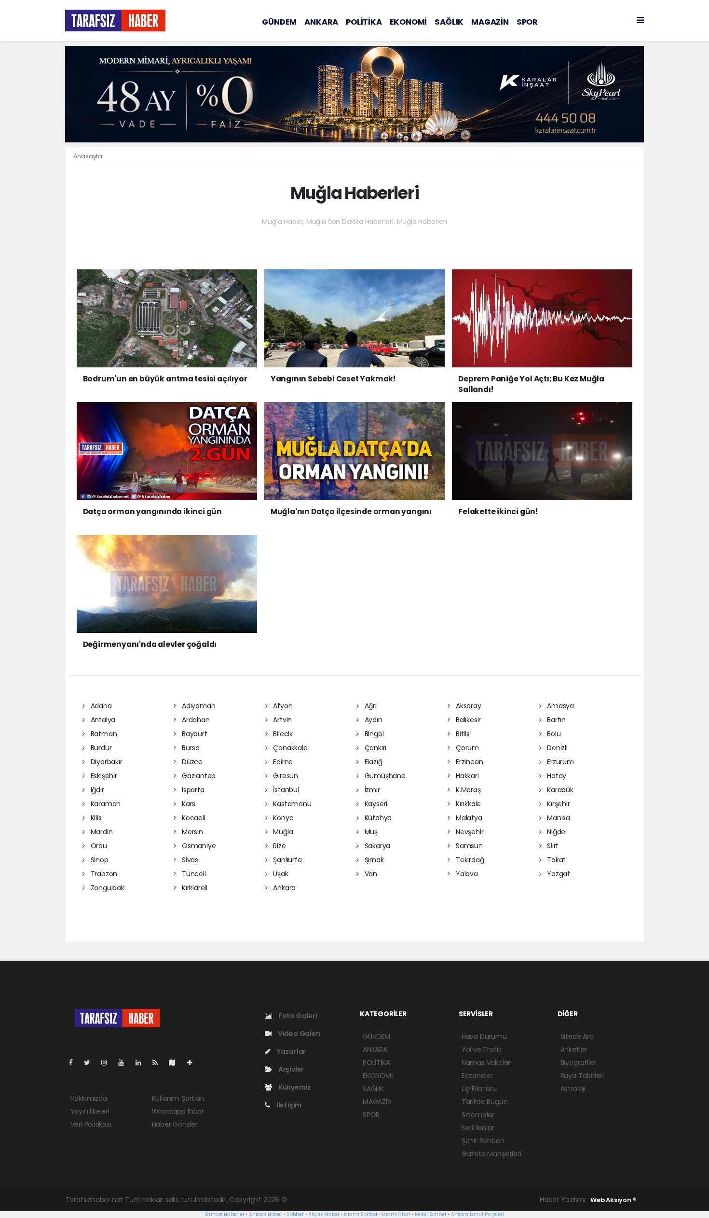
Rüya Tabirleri (582, 1075)
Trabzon (103, 874)
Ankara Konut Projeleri (477, 1214)
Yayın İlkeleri (89, 1111)
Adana (100, 706)
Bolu (552, 734)
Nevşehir (468, 832)
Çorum (466, 748)
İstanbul (285, 790)
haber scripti (399, 1199)
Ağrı (370, 706)
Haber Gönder (175, 1124)
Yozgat (557, 874)
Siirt (552, 846)
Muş (370, 832)
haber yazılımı (310, 1199)
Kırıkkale (467, 804)
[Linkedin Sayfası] (142, 1062)
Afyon (281, 706)
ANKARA (321, 22)
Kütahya (377, 818)
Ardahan (194, 720)
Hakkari (466, 776)
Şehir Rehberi (483, 1141)
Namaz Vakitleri (487, 1062)
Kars (187, 804)
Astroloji (573, 1088)
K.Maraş (467, 790)
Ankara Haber (265, 1214)
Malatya (468, 818)
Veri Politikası (90, 1124)
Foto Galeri (297, 1016)
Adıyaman (197, 706)
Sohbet (295, 1214)
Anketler (573, 1049)
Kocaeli (192, 818)
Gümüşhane (384, 776)
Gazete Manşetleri (491, 1154)
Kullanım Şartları (178, 1098)
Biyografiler (578, 1062)
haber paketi (356, 1199)
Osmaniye (198, 846)
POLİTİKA (364, 22)
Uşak (279, 874)
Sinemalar (478, 1115)
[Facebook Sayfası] (75, 1062)
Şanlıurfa (286, 860)
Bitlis (461, 734)
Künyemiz (294, 1087)
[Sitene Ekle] (193, 1062)
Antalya (102, 720)
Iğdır (96, 790)
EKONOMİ (408, 22)
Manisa (557, 818)
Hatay (555, 776)
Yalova (465, 874)
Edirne (282, 762)
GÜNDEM (279, 22)
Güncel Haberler (224, 1214)
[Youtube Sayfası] (125, 1062)
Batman (103, 734)
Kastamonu (291, 804)
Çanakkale (289, 748)
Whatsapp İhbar (178, 1111)
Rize (278, 846)
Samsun (468, 846)
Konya (282, 818)
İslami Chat (396, 1214)
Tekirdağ (469, 860)
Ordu (98, 846)
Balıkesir (467, 720)
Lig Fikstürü (479, 1088)
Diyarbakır (106, 762)
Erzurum (559, 762)
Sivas (189, 860)
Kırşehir (557, 804)
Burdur (100, 748)
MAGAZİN (490, 22)
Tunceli (192, 874)
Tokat (555, 860)
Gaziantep (198, 776)
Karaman (105, 804)
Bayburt (193, 734)
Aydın (372, 720)
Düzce (191, 762)
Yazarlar (290, 1051)
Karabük (559, 790)
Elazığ (372, 762)
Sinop (99, 860)
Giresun (284, 776)
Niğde (555, 832)
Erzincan (468, 762)
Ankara (283, 888)
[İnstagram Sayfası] (108, 1062)
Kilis (95, 818)
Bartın (555, 720)
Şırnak (373, 860)
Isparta (192, 790)
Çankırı (374, 748)
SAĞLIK (449, 22)
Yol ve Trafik (482, 1049)
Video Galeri (298, 1033)
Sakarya (376, 846)
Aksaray (467, 706)
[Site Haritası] (176, 1062)
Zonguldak (106, 888)
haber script (486, 1199)
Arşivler (290, 1069)
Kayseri (375, 804)
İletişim (288, 1105)
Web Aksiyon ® (613, 1199)
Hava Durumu (484, 1036)
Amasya (559, 706)
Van (370, 874)
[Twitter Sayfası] (91, 1062)
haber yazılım (443, 1199)
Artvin (281, 720)
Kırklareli (193, 888)
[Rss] (158, 1062)
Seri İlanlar (478, 1128)
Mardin (100, 832)
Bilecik (281, 734)
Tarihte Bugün (485, 1101)
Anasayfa (87, 156)
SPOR (527, 22)
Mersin (191, 832)
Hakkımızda (88, 1098)
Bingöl (373, 734)
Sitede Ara (577, 1036)
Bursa (190, 748)
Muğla (282, 832)
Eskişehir (103, 776)
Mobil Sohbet (431, 1214)
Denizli (556, 748)
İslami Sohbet (361, 1214)
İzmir (371, 790)
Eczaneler (477, 1075)
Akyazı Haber (324, 1214)
